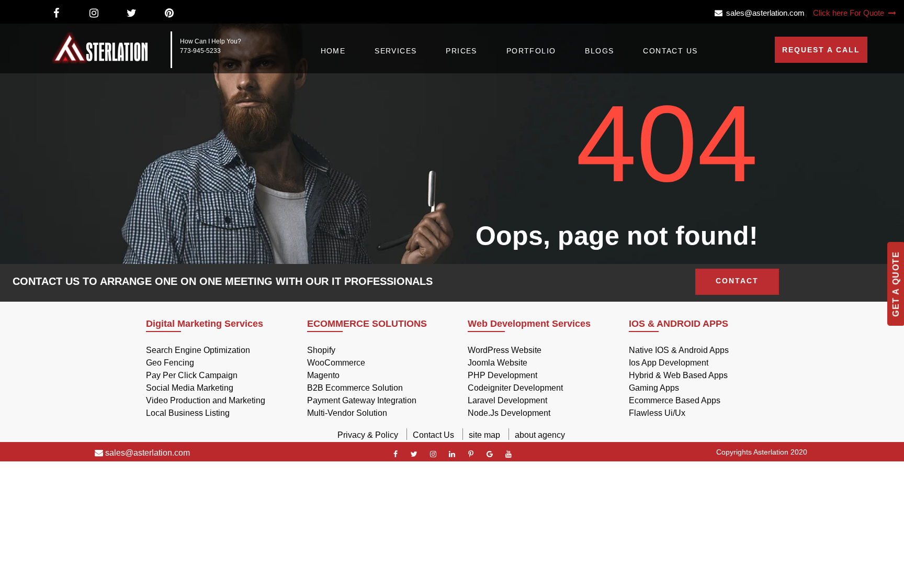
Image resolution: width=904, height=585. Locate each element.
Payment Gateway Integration (361, 400)
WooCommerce (336, 362)
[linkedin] (452, 454)
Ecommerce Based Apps (674, 400)
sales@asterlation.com (763, 12)
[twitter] (414, 454)
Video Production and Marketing (205, 400)
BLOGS (599, 51)
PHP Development (502, 375)
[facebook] (395, 454)
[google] (489, 454)
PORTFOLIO (531, 51)
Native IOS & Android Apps (679, 350)
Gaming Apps (654, 387)
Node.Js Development (509, 413)
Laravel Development (507, 400)
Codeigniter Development (515, 387)
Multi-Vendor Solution (347, 413)
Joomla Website (497, 362)
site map (484, 435)
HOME (333, 51)
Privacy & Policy (367, 435)
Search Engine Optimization (198, 350)
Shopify (321, 350)
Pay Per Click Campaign (192, 375)
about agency (540, 435)
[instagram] (433, 454)
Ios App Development (668, 362)
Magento (323, 375)
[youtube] (508, 454)
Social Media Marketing (189, 387)
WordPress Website (504, 350)
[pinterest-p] (470, 454)
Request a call (821, 50)
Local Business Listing (188, 413)
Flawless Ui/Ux (657, 413)
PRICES (461, 51)
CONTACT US (670, 51)
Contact (737, 281)
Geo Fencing (170, 362)
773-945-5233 (200, 50)
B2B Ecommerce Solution (355, 387)
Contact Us (433, 435)
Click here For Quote (849, 12)
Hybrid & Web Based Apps (678, 375)
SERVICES (395, 51)
